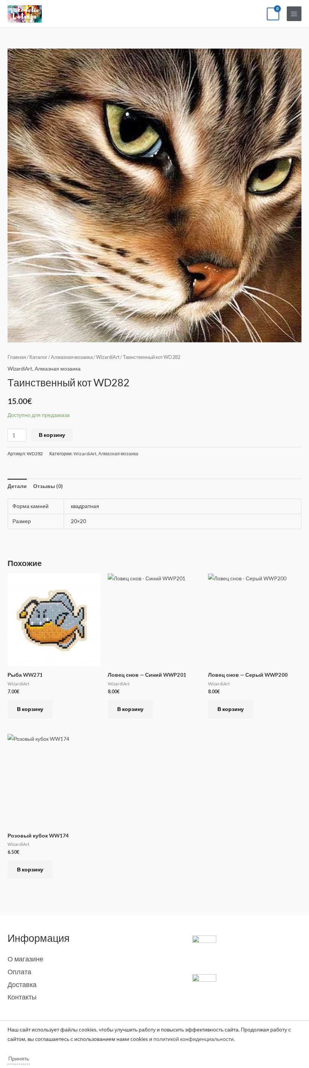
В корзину (52, 435)
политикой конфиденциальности (193, 1039)
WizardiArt (107, 357)
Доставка (22, 984)
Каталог (38, 357)
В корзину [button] (30, 709)
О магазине (25, 959)
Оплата (19, 971)
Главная (17, 357)
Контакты (22, 997)
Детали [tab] (17, 486)
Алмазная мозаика (72, 357)
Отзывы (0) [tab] (48, 486)
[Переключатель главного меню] (294, 13)
